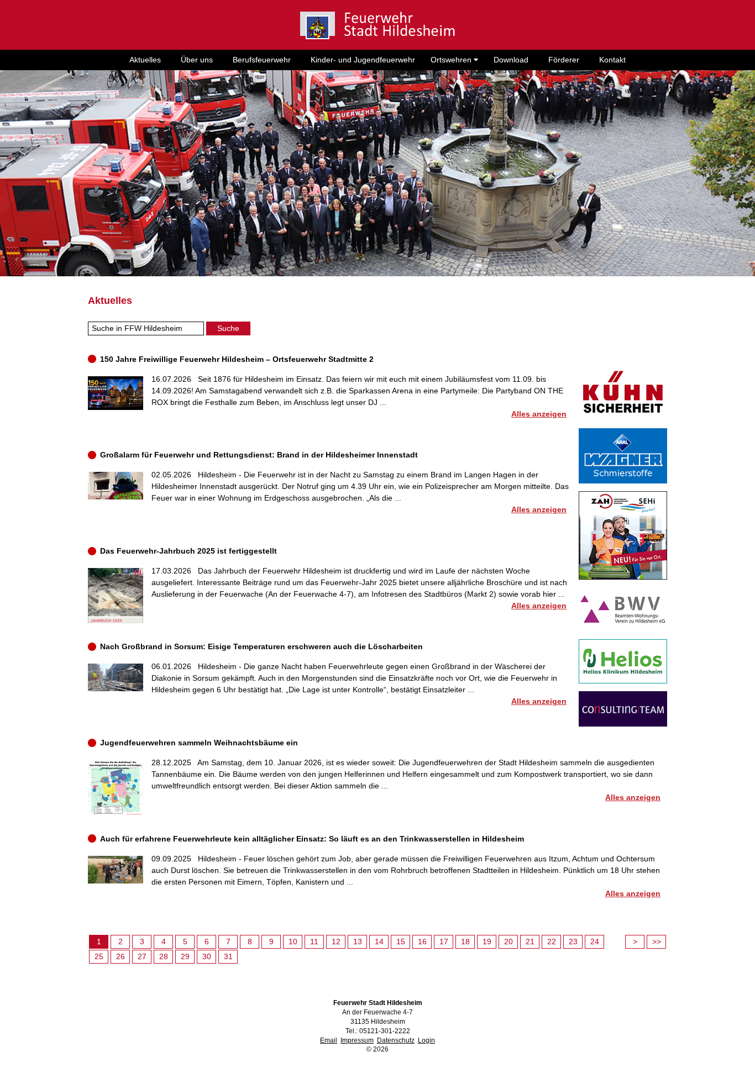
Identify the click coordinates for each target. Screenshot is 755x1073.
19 (487, 941)
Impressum (357, 1040)
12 (336, 941)
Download (511, 59)
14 (379, 941)
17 (443, 941)
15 (400, 941)
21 (530, 941)
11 (314, 941)
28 (163, 956)
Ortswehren (452, 59)
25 (99, 956)
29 (185, 956)
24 (594, 941)
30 (206, 956)
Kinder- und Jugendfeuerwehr (363, 59)
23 (573, 941)
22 (551, 941)
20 (508, 941)
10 (293, 941)
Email (328, 1040)
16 (422, 941)
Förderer (563, 59)
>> (656, 941)
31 (228, 956)
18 (465, 941)
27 (142, 956)
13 (357, 941)
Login (426, 1040)
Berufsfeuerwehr (262, 59)
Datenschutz (396, 1040)
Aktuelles (145, 59)
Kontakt (612, 59)
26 (120, 956)
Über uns (197, 59)
